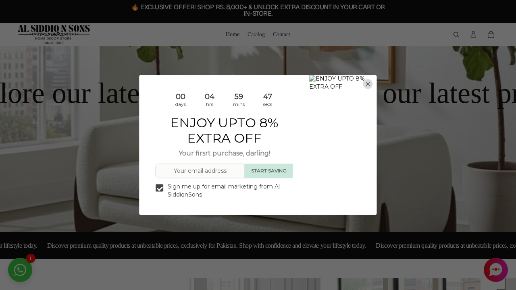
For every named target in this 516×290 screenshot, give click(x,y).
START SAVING (269, 171)
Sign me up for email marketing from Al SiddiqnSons (224, 190)
